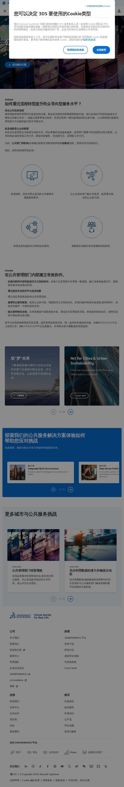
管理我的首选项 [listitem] (75, 50)
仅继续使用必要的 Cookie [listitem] (98, 6)
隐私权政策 (89, 40)
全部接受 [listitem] (101, 50)
